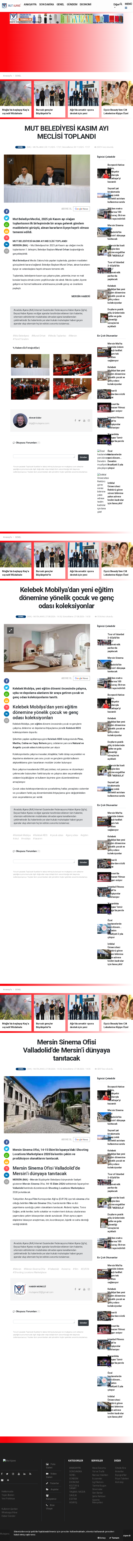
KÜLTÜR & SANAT (74, 1487)
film (69, 1203)
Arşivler (54, 1489)
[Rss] (31, 1474)
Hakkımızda (7, 1491)
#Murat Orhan (38, 335)
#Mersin (72, 335)
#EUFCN (85, 1269)
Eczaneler (97, 1478)
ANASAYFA (30, 4)
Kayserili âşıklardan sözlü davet (116, 394)
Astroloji (119, 1482)
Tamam (115, 1538)
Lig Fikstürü (97, 1482)
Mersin (20, 1168)
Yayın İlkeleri (8, 1495)
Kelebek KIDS (73, 728)
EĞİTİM (73, 1499)
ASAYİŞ (73, 1502)
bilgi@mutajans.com (39, 423)
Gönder (83, 457)
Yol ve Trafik (98, 1471)
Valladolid (18, 1188)
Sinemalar (97, 1489)
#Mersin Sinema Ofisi (34, 1269)
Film (35, 1199)
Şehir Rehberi (99, 1496)
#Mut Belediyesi (21, 335)
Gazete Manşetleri (97, 1501)
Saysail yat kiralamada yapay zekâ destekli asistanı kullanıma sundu (116, 195)
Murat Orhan (62, 249)
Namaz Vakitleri (100, 1475)
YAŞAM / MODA (77, 1492)
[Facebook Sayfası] (3, 1474)
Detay (102, 1538)
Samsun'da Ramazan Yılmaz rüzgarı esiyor (116, 407)
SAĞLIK (73, 1495)
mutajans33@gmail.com (41, 1292)
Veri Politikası (8, 1498)
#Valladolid (53, 1269)
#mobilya (25, 838)
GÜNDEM (72, 4)
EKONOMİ (85, 4)
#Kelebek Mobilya (21, 835)
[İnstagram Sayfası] (14, 1474)
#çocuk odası (56, 835)
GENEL (60, 4)
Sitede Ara (120, 1468)
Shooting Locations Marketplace (66, 1188)
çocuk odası (29, 747)
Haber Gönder (8, 1516)
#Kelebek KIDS (40, 835)
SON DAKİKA (46, 4)
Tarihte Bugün (99, 1485)
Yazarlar (54, 1483)
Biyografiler (121, 1475)
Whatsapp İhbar (9, 1512)
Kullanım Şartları (10, 1509)
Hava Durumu (99, 1468)
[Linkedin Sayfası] (26, 1474)
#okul (15, 838)
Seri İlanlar (97, 1492)
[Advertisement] (66, 48)
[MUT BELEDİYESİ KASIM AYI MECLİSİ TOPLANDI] (47, 178)
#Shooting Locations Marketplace (29, 1272)
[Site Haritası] (3, 1480)
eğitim (71, 707)
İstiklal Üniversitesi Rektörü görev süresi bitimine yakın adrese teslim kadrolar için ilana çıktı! (116, 493)
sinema (80, 1199)
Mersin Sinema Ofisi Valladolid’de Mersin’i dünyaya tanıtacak (116, 232)
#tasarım (37, 838)
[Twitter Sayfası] (8, 1474)
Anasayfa (7, 76)
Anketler (119, 1471)
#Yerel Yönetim (21, 339)
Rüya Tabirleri (122, 1478)
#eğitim (84, 835)
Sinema (36, 1168)
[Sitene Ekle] (9, 1480)
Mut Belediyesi (21, 260)
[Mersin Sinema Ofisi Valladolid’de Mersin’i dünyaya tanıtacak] (47, 1104)
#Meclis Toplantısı (57, 335)
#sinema (65, 1269)
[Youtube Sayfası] (20, 1474)
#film (75, 1269)
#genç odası (72, 835)
